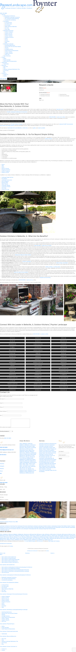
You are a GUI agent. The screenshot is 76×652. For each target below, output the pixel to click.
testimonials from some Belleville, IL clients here (18, 127)
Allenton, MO (26, 443)
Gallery (4, 58)
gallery (34, 127)
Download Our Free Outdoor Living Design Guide (12, 121)
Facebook (2, 463)
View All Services (7, 55)
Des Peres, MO (63, 350)
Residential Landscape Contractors (12, 17)
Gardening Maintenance (10, 45)
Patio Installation (52, 460)
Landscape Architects (48, 446)
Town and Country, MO (12, 383)
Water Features (5, 184)
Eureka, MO (38, 353)
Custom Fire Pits (8, 528)
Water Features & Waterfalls (11, 26)
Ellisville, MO (12, 353)
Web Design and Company (53, 541)
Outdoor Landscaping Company (46, 447)
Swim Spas (7, 29)
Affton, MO (22, 443)
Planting (6, 47)
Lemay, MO (63, 365)
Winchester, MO (63, 389)
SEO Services (40, 541)
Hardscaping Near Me (49, 458)
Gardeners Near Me (45, 456)
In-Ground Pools (8, 22)
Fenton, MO (63, 353)
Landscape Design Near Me (45, 459)
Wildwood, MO (38, 389)
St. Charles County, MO (12, 377)
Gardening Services (52, 452)
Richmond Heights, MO (63, 371)
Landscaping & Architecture (9, 15)
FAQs (4, 67)
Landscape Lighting (6, 185)
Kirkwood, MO (64, 362)
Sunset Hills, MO (63, 380)
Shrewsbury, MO (38, 374)
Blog (4, 71)
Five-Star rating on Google (16, 124)
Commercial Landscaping (10, 19)
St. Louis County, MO (63, 377)
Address (42, 87)
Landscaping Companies (44, 455)
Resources (14, 636)
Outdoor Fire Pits (8, 33)
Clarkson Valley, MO (38, 344)
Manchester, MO (12, 368)
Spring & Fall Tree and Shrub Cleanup (13, 46)
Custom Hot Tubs (5, 189)
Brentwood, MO (63, 341)
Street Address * (3, 411)
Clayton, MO (63, 344)
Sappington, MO (12, 374)
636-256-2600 (52, 117)
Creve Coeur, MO (12, 350)
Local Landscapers (25, 528)
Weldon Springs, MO (63, 386)
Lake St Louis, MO (38, 365)
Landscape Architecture (45, 94)
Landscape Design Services (7, 177)
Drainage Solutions (9, 49)
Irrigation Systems (9, 53)
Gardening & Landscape (8, 43)
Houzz (1, 471)
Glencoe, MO (38, 356)
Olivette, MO (38, 371)
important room (59, 109)
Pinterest (2, 468)
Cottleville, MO (38, 347)
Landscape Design (37, 527)
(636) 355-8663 (3, 13)
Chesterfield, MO (12, 344)
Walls (6, 42)
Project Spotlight (6, 59)
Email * (1, 403)
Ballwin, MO (12, 341)
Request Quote (12, 78)
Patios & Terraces (8, 34)
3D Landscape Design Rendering (12, 18)
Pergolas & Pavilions (9, 37)
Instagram (2, 466)
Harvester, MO (38, 359)
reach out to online (61, 117)
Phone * (1, 407)
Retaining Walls (5, 182)
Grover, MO (12, 359)
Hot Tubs (7, 27)
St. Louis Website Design (30, 541)
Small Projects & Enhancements (11, 50)
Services (3, 14)
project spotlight (41, 127)
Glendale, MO (63, 356)
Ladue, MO (12, 365)
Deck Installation (5, 181)
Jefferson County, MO (38, 362)
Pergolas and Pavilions (5, 527)
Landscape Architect (6, 186)
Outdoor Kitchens (8, 35)
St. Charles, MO (38, 377)
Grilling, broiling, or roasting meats (53, 266)
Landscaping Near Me (43, 460)
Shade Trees (44, 452)
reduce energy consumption (62, 262)
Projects (3, 57)
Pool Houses (7, 25)
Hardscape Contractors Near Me (46, 454)
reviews (11, 546)
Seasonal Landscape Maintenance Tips (11, 69)
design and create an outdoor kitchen (23, 254)
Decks (6, 38)
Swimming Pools (63, 94)
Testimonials (4, 62)
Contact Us (4, 73)
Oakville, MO (12, 371)
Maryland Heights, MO (63, 368)
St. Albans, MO (63, 374)
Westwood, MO (12, 389)
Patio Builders (64, 526)
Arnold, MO (12, 534)
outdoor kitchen (48, 138)
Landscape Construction (7, 180)
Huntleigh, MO (63, 359)
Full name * (2, 398)
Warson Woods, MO (12, 386)
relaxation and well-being (45, 277)
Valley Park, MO (63, 383)
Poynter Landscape (27, 261)
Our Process (5, 70)
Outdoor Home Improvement (45, 451)
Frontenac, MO (12, 356)
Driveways (7, 41)
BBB (1, 473)
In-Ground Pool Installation (48, 450)
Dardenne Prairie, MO (38, 350)
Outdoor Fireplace (46, 448)
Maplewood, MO (38, 368)
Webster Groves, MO (38, 386)
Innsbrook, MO (12, 362)
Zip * (1, 415)
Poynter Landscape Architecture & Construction (17, 111)
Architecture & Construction (6, 543)
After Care (7, 54)
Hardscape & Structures (8, 30)
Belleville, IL (38, 341)
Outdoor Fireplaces (9, 31)
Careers (5, 75)
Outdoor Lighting (8, 51)
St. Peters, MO (38, 380)
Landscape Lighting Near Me (45, 463)
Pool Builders (6, 21)
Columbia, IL (12, 347)
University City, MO (38, 383)
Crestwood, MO (63, 347)
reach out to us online (46, 245)
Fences (6, 39)
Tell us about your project (5, 427)
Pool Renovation (8, 23)
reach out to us (30, 279)
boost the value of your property (21, 272)
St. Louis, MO (12, 380)
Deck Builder (53, 459)
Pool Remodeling (42, 462)
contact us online (44, 334)
